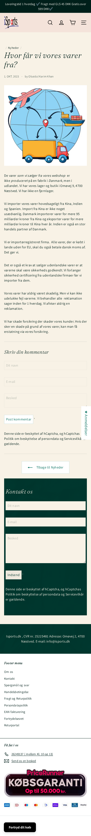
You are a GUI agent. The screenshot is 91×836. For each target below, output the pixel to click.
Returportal (11, 725)
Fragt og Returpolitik (18, 698)
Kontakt (9, 679)
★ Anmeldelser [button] (86, 422)
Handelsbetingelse (16, 692)
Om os (8, 672)
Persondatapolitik (16, 705)
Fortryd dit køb (20, 827)
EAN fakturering (14, 712)
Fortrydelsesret (14, 719)
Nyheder (13, 48)
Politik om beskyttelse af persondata (31, 438)
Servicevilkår (73, 438)
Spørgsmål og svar (16, 685)
